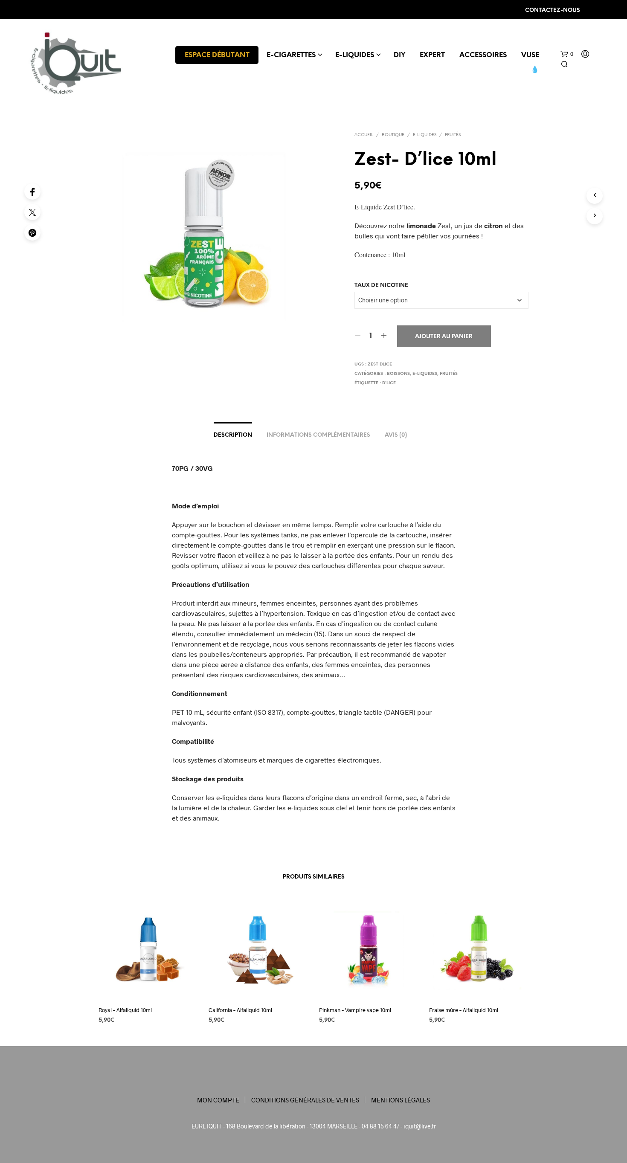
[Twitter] (32, 212)
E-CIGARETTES (291, 55)
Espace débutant (217, 55)
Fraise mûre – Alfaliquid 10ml (463, 1009)
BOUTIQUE (393, 135)
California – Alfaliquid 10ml (240, 1009)
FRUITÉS (453, 135)
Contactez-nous (552, 10)
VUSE (530, 55)
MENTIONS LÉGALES (400, 1100)
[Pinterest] (32, 232)
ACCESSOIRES (483, 55)
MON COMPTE (218, 1100)
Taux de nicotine (381, 285)
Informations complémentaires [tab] (318, 435)
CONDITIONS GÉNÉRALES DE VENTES (305, 1100)
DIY (399, 55)
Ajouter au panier (444, 336)
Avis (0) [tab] (396, 435)
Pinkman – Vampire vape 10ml (355, 1009)
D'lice (389, 383)
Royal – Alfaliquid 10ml (125, 1009)
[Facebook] (32, 191)
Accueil (363, 135)
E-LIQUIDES (354, 55)
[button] (566, 54)
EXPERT (432, 55)
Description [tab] (233, 435)
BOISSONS (398, 373)
